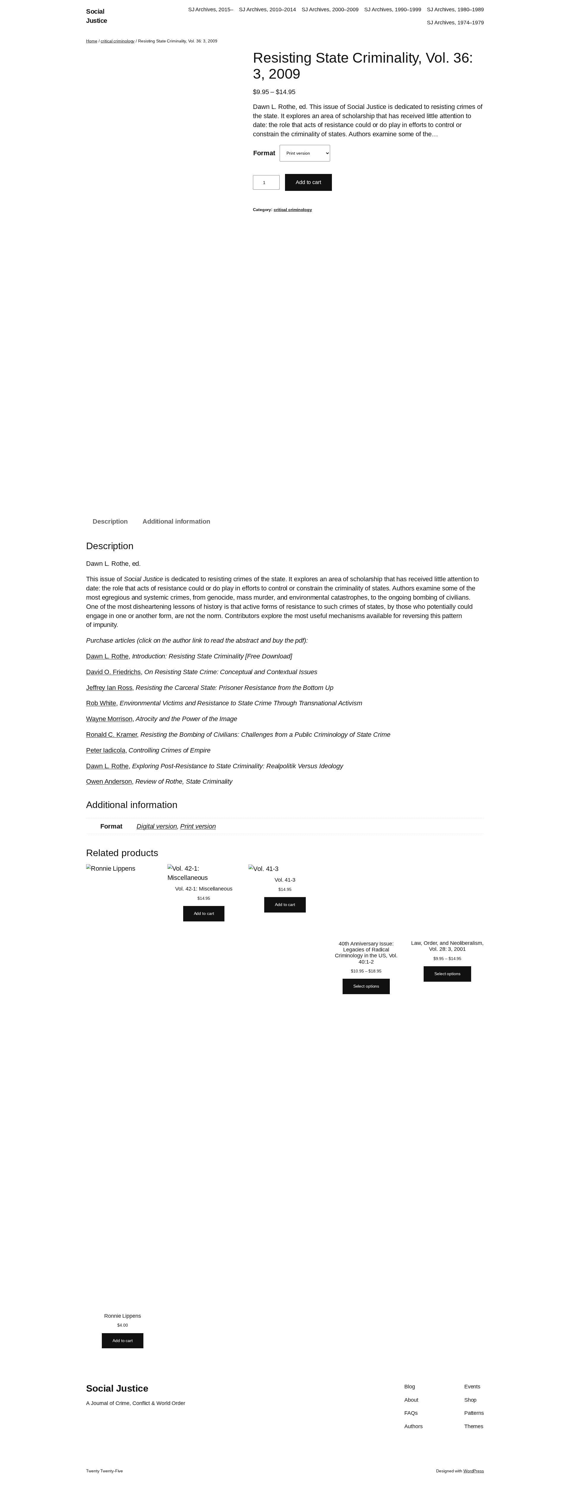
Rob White (101, 703)
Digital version (157, 826)
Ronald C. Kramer (111, 734)
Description (110, 521)
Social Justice (117, 1394)
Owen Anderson (109, 781)
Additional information (176, 521)
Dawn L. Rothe (107, 656)
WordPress (473, 1476)
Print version (198, 826)
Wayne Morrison (109, 719)
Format (264, 153)
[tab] (110, 522)
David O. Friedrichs (113, 672)
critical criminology (117, 41)
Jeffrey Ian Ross (109, 687)
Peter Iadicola (105, 750)
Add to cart (308, 182)
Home (91, 41)
